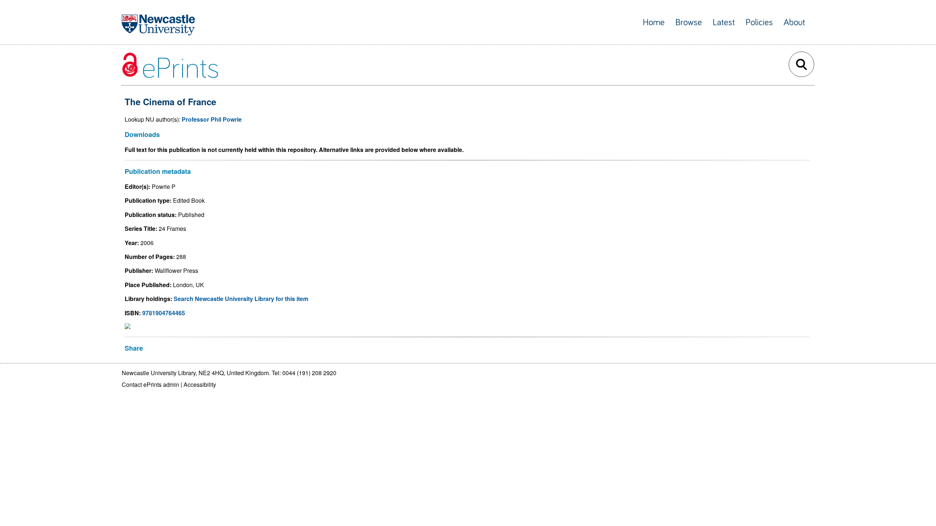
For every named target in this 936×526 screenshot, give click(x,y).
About (794, 22)
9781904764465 (163, 313)
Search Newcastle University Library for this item (241, 298)
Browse (688, 22)
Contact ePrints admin (150, 384)
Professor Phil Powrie (212, 119)
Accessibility (200, 384)
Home (654, 22)
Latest (724, 22)
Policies (759, 22)
